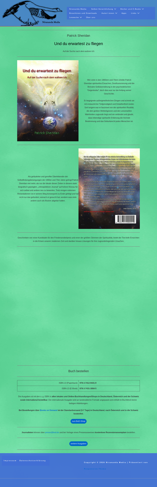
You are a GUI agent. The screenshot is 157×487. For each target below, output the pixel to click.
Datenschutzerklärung (33, 461)
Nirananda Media (78, 9)
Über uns (90, 17)
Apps (124, 13)
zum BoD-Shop (78, 421)
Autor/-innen (108, 13)
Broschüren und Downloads (83, 13)
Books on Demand (48, 410)
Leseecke (74, 17)
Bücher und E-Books (130, 9)
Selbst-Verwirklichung (102, 9)
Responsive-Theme (95, 469)
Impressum (10, 461)
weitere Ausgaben (78, 444)
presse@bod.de (52, 432)
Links (134, 13)
